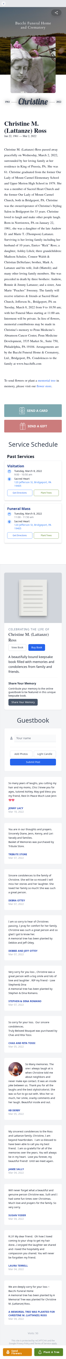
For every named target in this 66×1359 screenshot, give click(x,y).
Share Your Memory (23, 702)
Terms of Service (42, 1343)
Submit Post (33, 762)
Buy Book (36, 647)
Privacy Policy (23, 1343)
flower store (44, 386)
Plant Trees (46, 492)
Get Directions (20, 492)
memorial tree (47, 380)
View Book (17, 647)
